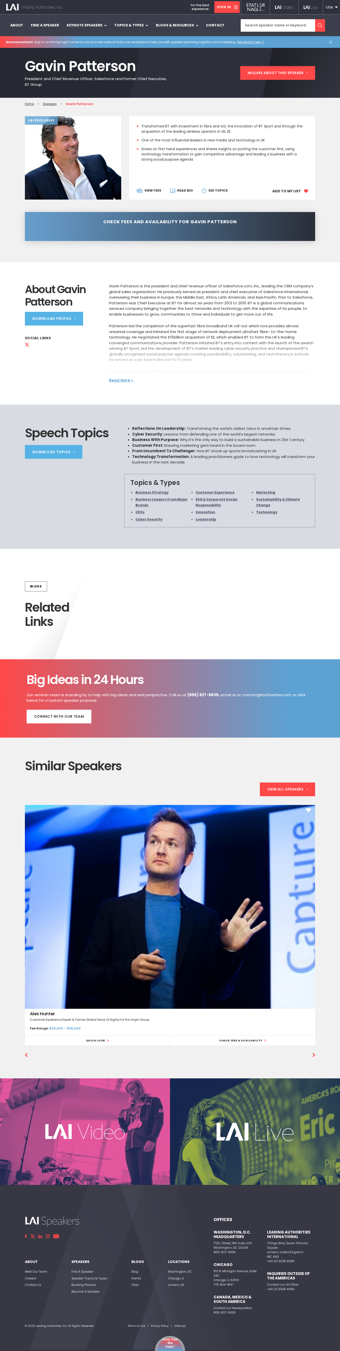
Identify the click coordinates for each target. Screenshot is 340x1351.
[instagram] (48, 1236)
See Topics (218, 190)
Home (29, 104)
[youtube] (56, 1236)
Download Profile (51, 318)
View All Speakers (285, 789)
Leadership (206, 519)
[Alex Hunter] (170, 907)
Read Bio (185, 190)
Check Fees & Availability (241, 1040)
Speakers (50, 104)
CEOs (140, 512)
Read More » (121, 380)
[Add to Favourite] (308, 810)
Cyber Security (149, 519)
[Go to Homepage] (34, 7)
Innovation (205, 512)
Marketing (265, 492)
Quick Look (96, 1040)
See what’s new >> (250, 42)
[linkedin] (40, 1236)
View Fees (152, 190)
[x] (32, 1236)
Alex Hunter (42, 1014)
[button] (331, 7)
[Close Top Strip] (331, 42)
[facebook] (26, 1236)
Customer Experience (215, 492)
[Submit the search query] (320, 25)
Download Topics (51, 452)
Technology (267, 512)
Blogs (36, 586)
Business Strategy (152, 492)
